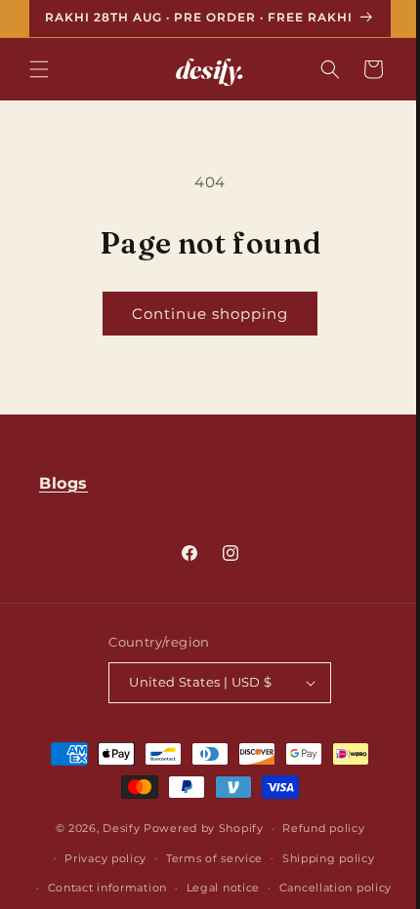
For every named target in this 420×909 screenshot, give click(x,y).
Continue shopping (203, 313)
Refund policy (316, 828)
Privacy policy (99, 858)
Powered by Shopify (197, 828)
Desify (114, 828)
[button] (39, 69)
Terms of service (206, 858)
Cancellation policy (328, 887)
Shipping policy (320, 858)
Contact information (99, 887)
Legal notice (215, 887)
